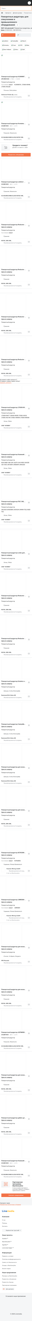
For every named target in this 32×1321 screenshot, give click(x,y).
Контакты (4, 1226)
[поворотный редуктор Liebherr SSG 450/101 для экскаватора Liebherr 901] (16, 170)
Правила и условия (7, 1256)
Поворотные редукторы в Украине (10, 1204)
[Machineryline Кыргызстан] (12, 3)
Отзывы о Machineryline (9, 1265)
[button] (29, 3)
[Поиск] (29, 8)
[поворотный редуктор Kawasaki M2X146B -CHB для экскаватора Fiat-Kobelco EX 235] (16, 1149)
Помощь (4, 1223)
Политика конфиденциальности (11, 1259)
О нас (4, 1220)
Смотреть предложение (16, 1195)
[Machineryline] (2, 13)
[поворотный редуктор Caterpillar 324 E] (16, 712)
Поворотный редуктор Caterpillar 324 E (15, 724)
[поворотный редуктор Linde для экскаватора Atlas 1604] (16, 541)
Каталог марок (6, 1268)
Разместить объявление (16, 154)
